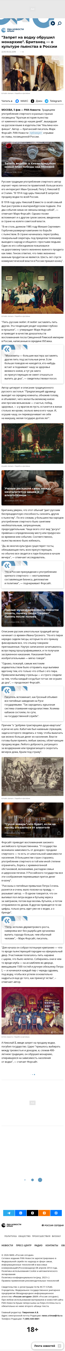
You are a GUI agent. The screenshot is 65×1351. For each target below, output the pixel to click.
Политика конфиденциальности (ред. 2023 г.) (25, 1277)
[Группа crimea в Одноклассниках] (44, 1213)
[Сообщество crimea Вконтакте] (20, 1213)
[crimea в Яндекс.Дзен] (32, 1213)
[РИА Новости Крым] (12, 30)
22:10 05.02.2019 (9, 52)
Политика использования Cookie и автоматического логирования (30, 1273)
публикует (36, 133)
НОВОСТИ (7, 1246)
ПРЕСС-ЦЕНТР (23, 1246)
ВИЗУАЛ (56, 1236)
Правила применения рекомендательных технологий (30, 1281)
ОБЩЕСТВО (24, 1236)
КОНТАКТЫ (52, 1246)
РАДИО (38, 1246)
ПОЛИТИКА (10, 1236)
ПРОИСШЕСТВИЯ (41, 1236)
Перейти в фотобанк (22, 93)
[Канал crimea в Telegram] (9, 1213)
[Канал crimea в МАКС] (56, 1213)
